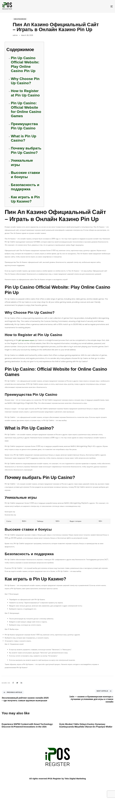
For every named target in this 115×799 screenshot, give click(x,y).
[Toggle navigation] (94, 6)
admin (15, 35)
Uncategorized (20, 19)
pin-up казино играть (26, 340)
